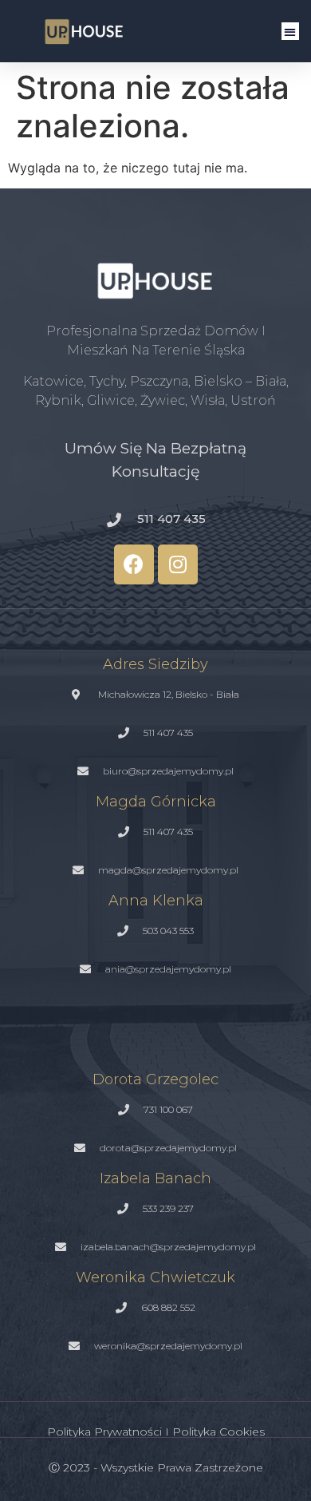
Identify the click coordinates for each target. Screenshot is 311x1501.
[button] (290, 31)
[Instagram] (178, 564)
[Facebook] (134, 564)
